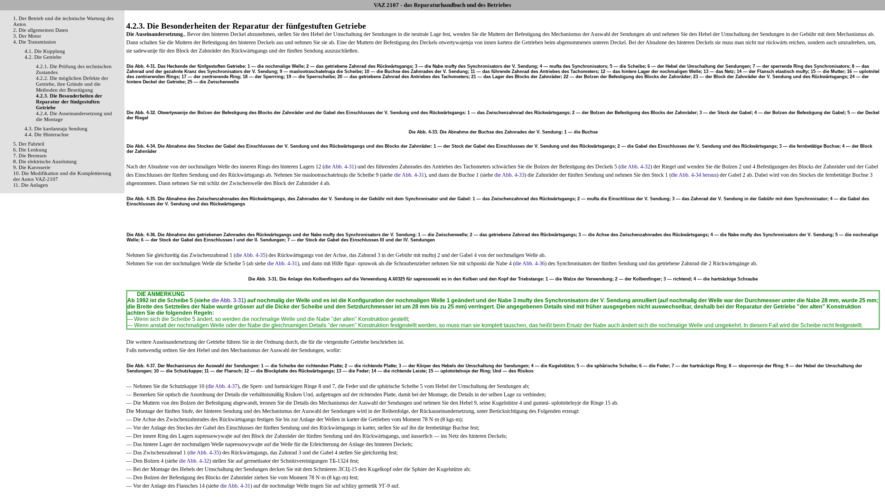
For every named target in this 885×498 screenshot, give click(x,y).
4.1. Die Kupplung (45, 51)
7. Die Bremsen (30, 155)
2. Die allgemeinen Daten (40, 30)
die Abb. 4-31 (339, 166)
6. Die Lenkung (30, 150)
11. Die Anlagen (30, 185)
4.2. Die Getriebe (43, 57)
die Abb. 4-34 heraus (694, 175)
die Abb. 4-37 (222, 386)
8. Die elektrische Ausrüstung (45, 161)
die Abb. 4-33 (509, 175)
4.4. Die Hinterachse (47, 134)
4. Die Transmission (34, 42)
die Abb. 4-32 (635, 166)
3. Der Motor (27, 36)
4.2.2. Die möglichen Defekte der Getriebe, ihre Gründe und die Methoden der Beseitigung (72, 84)
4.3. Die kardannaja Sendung (56, 128)
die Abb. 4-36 (530, 263)
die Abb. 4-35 (250, 255)
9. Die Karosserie (31, 167)
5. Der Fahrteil (28, 144)
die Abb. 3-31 (228, 300)
